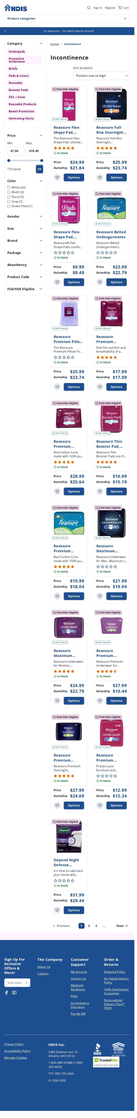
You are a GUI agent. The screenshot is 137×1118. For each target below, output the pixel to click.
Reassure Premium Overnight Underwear (64, 763)
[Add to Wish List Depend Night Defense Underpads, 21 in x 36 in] (57, 910)
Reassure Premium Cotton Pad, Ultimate (64, 449)
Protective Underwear (22, 60)
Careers (43, 974)
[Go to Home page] (15, 7)
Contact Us (78, 979)
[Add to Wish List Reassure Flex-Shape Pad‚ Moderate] (57, 282)
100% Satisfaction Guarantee (116, 991)
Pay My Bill (78, 1014)
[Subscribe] (26, 982)
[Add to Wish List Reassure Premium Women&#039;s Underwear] (99, 700)
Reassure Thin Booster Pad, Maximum (109, 446)
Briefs (13, 68)
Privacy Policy (14, 1044)
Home (54, 44)
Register (110, 7)
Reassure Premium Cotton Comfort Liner (110, 344)
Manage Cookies (15, 1058)
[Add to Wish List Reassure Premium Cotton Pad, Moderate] (57, 596)
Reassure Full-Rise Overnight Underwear (109, 132)
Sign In (97, 7)
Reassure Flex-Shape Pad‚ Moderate (67, 237)
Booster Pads (18, 90)
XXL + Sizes (17, 97)
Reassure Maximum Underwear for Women (67, 658)
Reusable (15, 82)
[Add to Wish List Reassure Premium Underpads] (99, 805)
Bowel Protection (21, 111)
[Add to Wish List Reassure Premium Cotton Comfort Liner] (99, 386)
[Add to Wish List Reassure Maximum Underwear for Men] (99, 596)
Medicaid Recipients (78, 987)
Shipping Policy (114, 972)
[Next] (129, 31)
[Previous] (5, 31)
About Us (43, 967)
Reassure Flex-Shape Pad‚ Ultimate (67, 132)
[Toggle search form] (89, 7)
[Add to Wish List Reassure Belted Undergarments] (99, 282)
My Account (79, 972)
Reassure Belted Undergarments (111, 234)
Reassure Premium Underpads (106, 760)
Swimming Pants (21, 118)
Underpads (17, 51)
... (104, 926)
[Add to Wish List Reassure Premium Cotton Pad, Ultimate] (57, 491)
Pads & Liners (19, 75)
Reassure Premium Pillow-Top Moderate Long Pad (69, 344)
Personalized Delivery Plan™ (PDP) (114, 1004)
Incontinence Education (80, 1005)
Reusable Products (22, 104)
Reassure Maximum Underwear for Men (109, 553)
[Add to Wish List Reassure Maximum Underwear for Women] (57, 700)
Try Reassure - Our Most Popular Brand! (68, 31)
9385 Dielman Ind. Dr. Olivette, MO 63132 (64, 1054)
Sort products (83, 68)
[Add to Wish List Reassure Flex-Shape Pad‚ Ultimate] (57, 177)
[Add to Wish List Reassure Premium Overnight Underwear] (57, 805)
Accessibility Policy (17, 1051)
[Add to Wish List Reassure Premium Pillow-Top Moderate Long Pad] (57, 386)
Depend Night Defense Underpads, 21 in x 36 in (67, 867)
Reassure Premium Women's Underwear (106, 658)
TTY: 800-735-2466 (61, 1074)
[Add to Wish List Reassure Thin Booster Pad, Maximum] (99, 491)
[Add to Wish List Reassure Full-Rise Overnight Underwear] (99, 177)
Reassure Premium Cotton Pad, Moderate (64, 553)
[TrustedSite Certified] (106, 1062)
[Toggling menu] (125, 18)
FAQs (74, 996)
